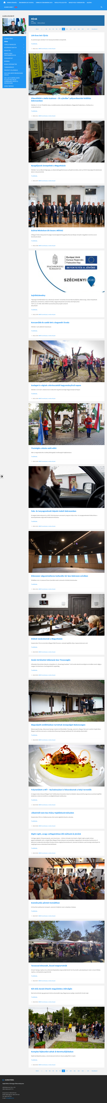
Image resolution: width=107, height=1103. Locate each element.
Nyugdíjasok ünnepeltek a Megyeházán (48, 165)
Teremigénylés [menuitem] (9, 67)
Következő (94, 29)
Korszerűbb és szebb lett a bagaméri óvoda (50, 322)
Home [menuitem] (4, 3)
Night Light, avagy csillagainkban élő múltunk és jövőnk (56, 834)
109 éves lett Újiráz (39, 35)
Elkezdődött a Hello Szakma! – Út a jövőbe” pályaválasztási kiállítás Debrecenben (61, 99)
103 (83, 29)
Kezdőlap (33, 23)
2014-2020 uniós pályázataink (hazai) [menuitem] (13, 74)
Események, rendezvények (48, 48)
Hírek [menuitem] (6, 41)
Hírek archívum (41, 23)
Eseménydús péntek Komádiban (45, 902)
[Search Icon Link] (101, 7)
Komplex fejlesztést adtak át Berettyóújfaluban (52, 1051)
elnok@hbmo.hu (10, 1098)
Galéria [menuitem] (89, 2)
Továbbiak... (34, 44)
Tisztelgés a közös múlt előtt (44, 448)
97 (60, 29)
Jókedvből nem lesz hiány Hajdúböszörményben (52, 812)
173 (88, 29)
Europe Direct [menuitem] (8, 7)
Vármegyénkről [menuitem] (12, 2)
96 (56, 29)
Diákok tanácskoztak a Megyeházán (46, 638)
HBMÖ (39, 48)
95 (53, 29)
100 (70, 29)
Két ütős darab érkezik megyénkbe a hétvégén (51, 988)
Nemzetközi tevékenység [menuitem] (77, 2)
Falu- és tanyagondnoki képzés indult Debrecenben (53, 511)
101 (74, 29)
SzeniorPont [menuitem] (8, 58)
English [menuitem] (16, 7)
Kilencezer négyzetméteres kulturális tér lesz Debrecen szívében (59, 576)
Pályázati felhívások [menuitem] (11, 70)
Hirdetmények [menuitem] (9, 86)
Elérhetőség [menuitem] (8, 38)
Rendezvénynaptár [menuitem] (10, 64)
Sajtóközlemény (38, 295)
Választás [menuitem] (7, 50)
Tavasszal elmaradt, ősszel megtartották (49, 965)
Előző (37, 29)
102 (78, 29)
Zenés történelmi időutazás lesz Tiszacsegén (50, 660)
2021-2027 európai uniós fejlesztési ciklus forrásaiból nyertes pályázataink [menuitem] (12, 80)
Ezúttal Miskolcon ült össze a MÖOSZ (47, 230)
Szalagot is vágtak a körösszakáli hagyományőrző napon (56, 385)
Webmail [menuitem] (7, 61)
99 (66, 29)
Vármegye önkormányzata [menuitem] (44, 2)
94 (49, 29)
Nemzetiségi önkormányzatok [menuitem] (10, 54)
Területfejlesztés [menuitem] (60, 2)
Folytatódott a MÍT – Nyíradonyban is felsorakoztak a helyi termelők (61, 789)
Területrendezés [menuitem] (10, 44)
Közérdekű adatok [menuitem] (10, 47)
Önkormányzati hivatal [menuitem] (26, 2)
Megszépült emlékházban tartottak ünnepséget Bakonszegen (58, 724)
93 (46, 29)
